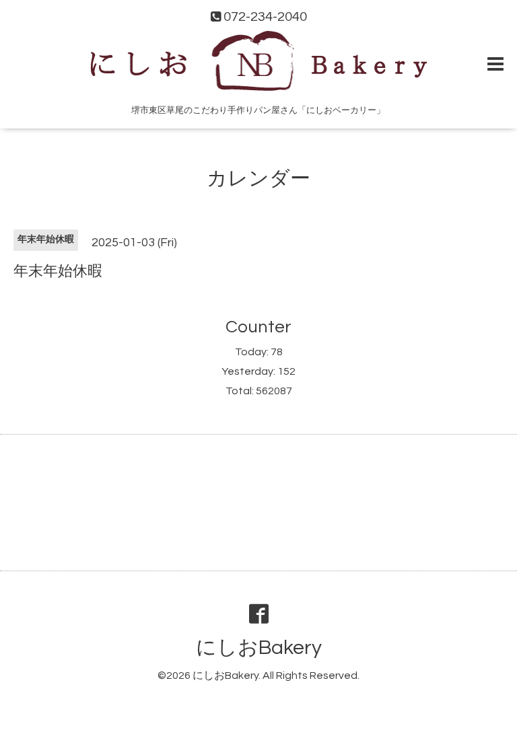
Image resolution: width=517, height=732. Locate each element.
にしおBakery (259, 647)
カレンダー (258, 178)
